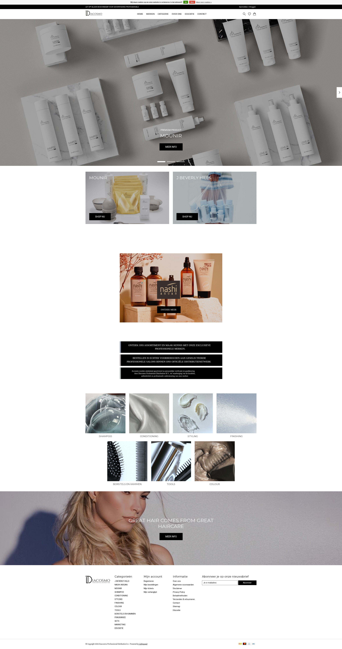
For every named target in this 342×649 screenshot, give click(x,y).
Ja (186, 2)
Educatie (176, 610)
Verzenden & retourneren (184, 599)
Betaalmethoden (180, 595)
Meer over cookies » (204, 2)
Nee (192, 2)
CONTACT (202, 14)
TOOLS (171, 484)
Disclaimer (177, 588)
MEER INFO (171, 146)
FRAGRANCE (120, 617)
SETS (117, 621)
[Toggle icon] (244, 14)
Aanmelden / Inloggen (247, 7)
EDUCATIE (189, 14)
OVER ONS (177, 14)
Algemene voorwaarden (183, 584)
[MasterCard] (244, 644)
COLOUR (214, 484)
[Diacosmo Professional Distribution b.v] (94, 14)
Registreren (149, 581)
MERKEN (150, 14)
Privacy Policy (179, 592)
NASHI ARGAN (121, 584)
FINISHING (236, 436)
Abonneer (247, 582)
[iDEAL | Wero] (240, 644)
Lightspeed (143, 644)
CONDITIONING (149, 436)
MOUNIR (118, 588)
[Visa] (253, 644)
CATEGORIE (163, 14)
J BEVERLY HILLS (122, 581)
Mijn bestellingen (151, 584)
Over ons (177, 581)
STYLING (193, 436)
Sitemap (176, 606)
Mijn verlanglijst (150, 592)
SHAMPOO (105, 436)
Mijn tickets (149, 588)
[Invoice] (249, 644)
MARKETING (120, 624)
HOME (140, 14)
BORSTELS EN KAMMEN (127, 484)
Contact (176, 603)
